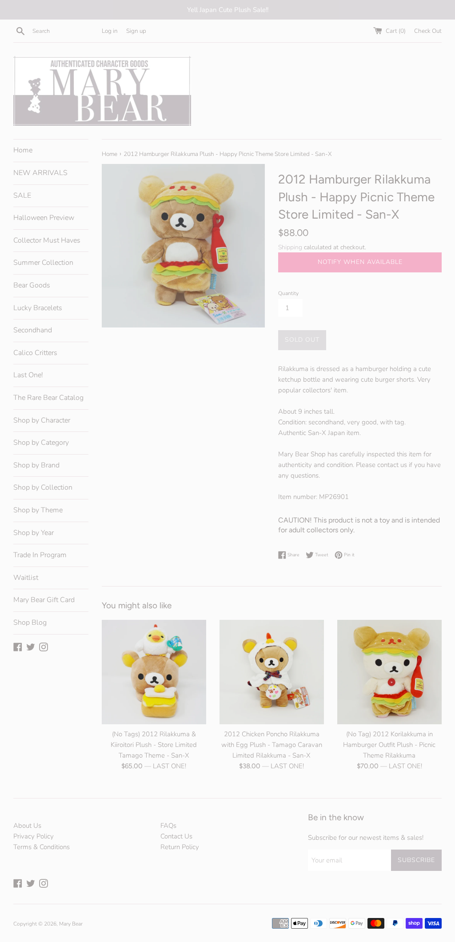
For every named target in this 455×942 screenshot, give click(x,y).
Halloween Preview (43, 218)
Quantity (288, 293)
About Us (27, 825)
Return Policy (179, 846)
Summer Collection (43, 262)
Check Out (428, 31)
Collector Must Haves (46, 240)
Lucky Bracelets (37, 308)
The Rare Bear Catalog (48, 398)
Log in (110, 31)
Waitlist (25, 578)
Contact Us (176, 836)
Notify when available (360, 262)
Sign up (136, 31)
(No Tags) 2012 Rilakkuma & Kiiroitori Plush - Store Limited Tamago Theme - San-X (154, 745)
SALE (22, 195)
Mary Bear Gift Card (44, 600)
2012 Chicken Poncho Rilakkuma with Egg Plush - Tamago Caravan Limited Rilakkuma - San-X (271, 745)
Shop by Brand (36, 465)
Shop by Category (41, 442)
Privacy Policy (33, 836)
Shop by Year (33, 533)
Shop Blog (30, 622)
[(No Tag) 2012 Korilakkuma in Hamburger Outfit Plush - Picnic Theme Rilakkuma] (389, 672)
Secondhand (32, 330)
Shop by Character (41, 420)
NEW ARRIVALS (40, 173)
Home (22, 150)
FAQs (168, 825)
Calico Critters (35, 353)
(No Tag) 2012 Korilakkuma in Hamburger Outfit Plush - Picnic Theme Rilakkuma (389, 745)
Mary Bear (71, 923)
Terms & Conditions (41, 846)
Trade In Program (40, 555)
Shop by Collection (42, 487)
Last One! (28, 375)
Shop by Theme (38, 510)
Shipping (290, 247)
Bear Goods (31, 285)
